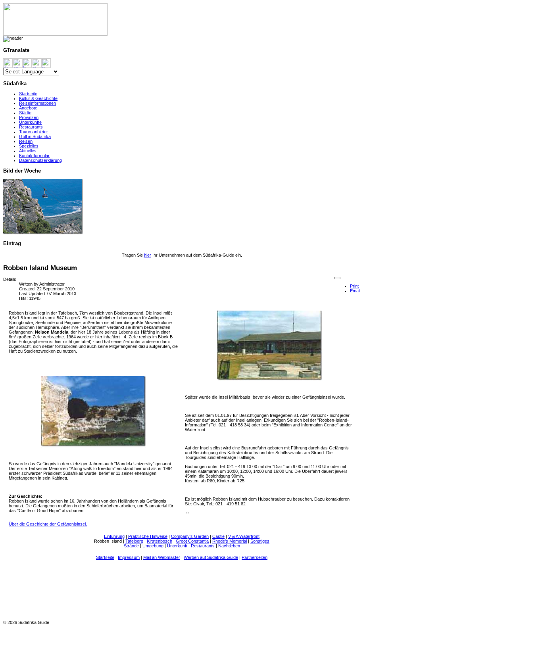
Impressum (129, 557)
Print (354, 286)
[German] (8, 62)
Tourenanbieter (33, 131)
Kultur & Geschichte (38, 98)
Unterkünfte (30, 122)
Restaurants (31, 127)
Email (355, 290)
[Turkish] (46, 62)
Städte (25, 112)
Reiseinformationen (37, 103)
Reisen (26, 141)
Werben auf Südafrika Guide (211, 557)
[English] (17, 62)
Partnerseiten (254, 557)
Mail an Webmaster (161, 557)
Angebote (28, 108)
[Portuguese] (36, 62)
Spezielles (28, 146)
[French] (27, 62)
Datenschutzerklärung (40, 160)
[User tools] (337, 278)
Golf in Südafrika (35, 136)
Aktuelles (28, 150)
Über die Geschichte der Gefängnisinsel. (48, 524)
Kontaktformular (34, 155)
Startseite (28, 93)
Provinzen (28, 117)
